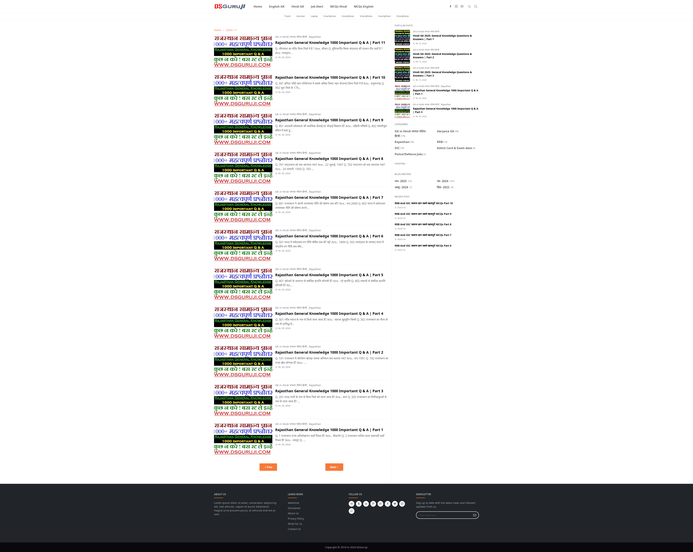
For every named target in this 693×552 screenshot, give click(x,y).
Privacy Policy (296, 518)
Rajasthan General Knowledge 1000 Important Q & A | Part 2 (329, 352)
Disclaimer (294, 508)
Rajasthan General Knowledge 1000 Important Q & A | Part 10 (330, 77)
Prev (269, 467)
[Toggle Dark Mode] (469, 6)
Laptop (314, 16)
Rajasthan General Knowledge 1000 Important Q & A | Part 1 (329, 429)
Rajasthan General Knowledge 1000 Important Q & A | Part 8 (329, 158)
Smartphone (329, 16)
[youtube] (462, 6)
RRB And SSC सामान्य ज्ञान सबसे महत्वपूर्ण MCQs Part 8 (423, 224)
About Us (293, 513)
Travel (287, 16)
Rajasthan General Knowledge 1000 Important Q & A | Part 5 (329, 274)
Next (333, 467)
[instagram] (456, 6)
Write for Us (295, 523)
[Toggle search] (475, 6)
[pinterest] (373, 504)
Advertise (293, 503)
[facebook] (450, 6)
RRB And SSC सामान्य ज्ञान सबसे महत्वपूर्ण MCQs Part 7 (423, 235)
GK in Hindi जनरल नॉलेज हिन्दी (291, 36)
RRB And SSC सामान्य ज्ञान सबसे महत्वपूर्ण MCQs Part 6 (423, 245)
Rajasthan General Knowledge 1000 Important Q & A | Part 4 (329, 313)
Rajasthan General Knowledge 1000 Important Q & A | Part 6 (329, 236)
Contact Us (294, 529)
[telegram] (351, 504)
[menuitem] (257, 6)
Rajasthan (315, 36)
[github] (351, 511)
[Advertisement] (437, 285)
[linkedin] (366, 504)
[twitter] (395, 504)
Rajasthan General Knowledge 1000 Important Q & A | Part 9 (329, 120)
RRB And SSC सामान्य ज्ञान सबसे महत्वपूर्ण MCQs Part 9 (423, 214)
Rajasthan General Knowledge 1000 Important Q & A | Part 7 (329, 197)
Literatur (300, 16)
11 (235, 30)
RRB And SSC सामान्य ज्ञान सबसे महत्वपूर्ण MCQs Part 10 (424, 203)
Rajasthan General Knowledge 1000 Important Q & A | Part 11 (330, 42)
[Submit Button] (475, 515)
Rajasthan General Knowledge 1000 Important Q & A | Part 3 (329, 390)
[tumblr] (359, 504)
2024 (229, 30)
